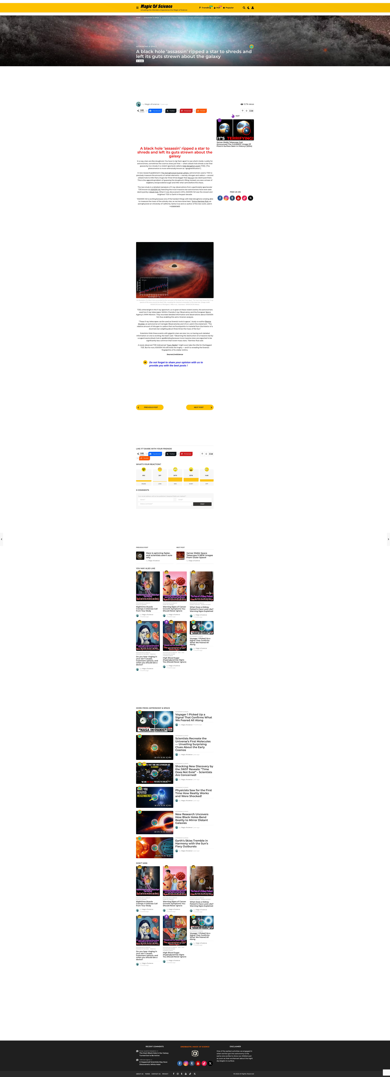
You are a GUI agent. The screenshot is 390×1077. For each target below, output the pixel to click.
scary (191, 484)
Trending (206, 7)
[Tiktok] (244, 198)
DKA (179, 652)
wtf (206, 484)
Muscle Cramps (141, 604)
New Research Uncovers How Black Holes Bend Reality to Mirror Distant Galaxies (191, 819)
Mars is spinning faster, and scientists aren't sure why (159, 555)
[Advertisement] (195, 82)
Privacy (165, 1074)
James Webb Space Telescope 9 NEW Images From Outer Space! (199, 555)
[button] (137, 8)
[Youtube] (238, 198)
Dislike (144, 484)
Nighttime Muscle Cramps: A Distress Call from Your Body (147, 609)
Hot (218, 7)
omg (175, 484)
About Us (139, 1074)
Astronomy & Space (146, 47)
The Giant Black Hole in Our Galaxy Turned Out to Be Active (153, 1054)
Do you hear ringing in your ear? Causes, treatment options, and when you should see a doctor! (147, 661)
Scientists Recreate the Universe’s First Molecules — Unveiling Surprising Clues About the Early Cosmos (193, 744)
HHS (183, 652)
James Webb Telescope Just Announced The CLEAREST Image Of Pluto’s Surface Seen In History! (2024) (234, 144)
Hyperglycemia (168, 655)
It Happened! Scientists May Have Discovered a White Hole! (153, 1063)
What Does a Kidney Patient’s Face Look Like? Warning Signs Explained (201, 609)
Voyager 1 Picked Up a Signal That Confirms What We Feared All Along (200, 641)
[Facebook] (220, 198)
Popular (230, 8)
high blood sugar (169, 654)
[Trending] (166, 622)
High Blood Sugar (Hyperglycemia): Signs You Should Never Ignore (174, 660)
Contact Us (156, 1074)
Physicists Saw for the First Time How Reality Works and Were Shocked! (193, 793)
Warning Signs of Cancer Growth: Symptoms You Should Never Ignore (174, 609)
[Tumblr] (232, 198)
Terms (147, 1074)
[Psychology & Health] (140, 572)
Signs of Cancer (168, 604)
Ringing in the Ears (142, 654)
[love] (144, 764)
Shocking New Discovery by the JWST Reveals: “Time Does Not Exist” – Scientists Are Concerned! (194, 771)
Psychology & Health (143, 603)
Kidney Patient (206, 604)
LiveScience (178, 354)
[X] (250, 198)
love (159, 484)
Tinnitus (152, 654)
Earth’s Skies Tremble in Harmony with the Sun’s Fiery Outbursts (191, 843)
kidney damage (195, 604)
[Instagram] (226, 198)
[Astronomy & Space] (252, 46)
